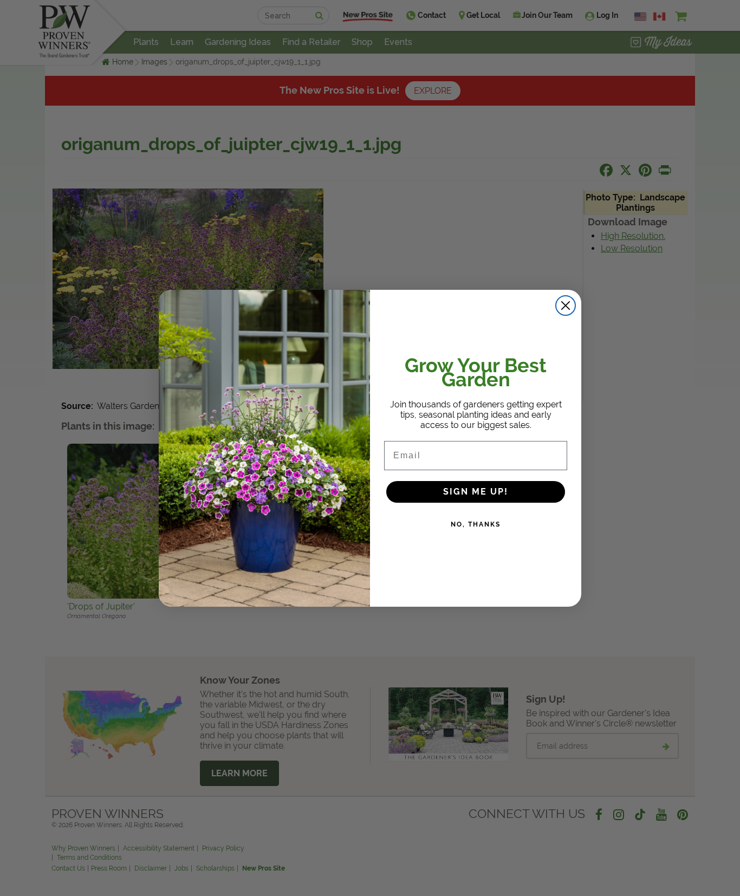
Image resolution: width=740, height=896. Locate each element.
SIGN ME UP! (475, 491)
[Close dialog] (565, 305)
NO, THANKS (476, 524)
